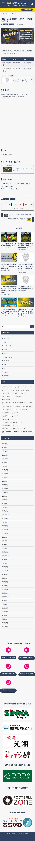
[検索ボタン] (32, 4)
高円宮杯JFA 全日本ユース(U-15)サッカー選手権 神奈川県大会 (17, 432)
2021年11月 (5, 597)
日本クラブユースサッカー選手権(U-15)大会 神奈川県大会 (17, 406)
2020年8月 (5, 626)
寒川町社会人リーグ (7, 399)
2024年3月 (5, 500)
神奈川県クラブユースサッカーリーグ (12, 422)
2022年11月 (5, 552)
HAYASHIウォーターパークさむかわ (11, 387)
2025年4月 (5, 473)
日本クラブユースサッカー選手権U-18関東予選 (14, 410)
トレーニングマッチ (7, 396)
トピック (12, 24)
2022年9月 (5, 559)
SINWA (25, 387)
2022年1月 (5, 589)
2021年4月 (5, 623)
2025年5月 (5, 470)
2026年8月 (5, 444)
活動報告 (6, 375)
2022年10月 (5, 556)
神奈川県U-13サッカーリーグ (10, 413)
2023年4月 (5, 537)
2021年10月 (5, 600)
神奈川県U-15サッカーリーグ (10, 416)
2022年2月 (5, 585)
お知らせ (6, 342)
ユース (5, 353)
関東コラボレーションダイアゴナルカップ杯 (13, 428)
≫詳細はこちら (27, 9)
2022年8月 (5, 563)
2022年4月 (5, 578)
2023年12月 (5, 507)
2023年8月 (5, 522)
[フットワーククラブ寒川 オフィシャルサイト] (17, 4)
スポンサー (23, 393)
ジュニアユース (8, 357)
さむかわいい (5, 393)
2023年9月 (5, 518)
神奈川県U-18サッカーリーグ (10, 419)
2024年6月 (5, 492)
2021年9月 (5, 604)
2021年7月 (5, 611)
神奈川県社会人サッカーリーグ (10, 425)
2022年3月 (5, 582)
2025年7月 (5, 462)
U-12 (17, 390)
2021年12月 (5, 593)
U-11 (12, 390)
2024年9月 (5, 481)
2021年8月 (5, 608)
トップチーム (7, 346)
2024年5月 (5, 496)
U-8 (31, 387)
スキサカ (6, 24)
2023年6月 (5, 529)
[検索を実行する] (32, 326)
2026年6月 (5, 451)
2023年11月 (5, 511)
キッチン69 (14, 393)
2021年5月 (5, 619)
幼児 (5, 364)
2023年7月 (5, 526)
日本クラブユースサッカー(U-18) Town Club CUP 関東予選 (17, 403)
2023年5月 (5, 533)
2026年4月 (5, 455)
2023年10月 (5, 515)
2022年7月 (5, 567)
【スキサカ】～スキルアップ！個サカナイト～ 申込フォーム (22, 80)
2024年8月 (5, 485)
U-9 (3, 390)
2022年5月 (5, 574)
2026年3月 (5, 458)
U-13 (22, 390)
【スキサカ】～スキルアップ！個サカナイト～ (22, 169)
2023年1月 (5, 544)
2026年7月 (5, 447)
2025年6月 (5, 466)
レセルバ (6, 349)
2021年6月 (5, 615)
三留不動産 (18, 396)
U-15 (27, 390)
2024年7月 (5, 488)
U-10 (7, 390)
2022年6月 (5, 570)
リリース (6, 338)
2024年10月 (5, 477)
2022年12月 (5, 548)
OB (4, 368)
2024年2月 (5, 503)
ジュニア (6, 360)
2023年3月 (5, 541)
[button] (3, 204)
